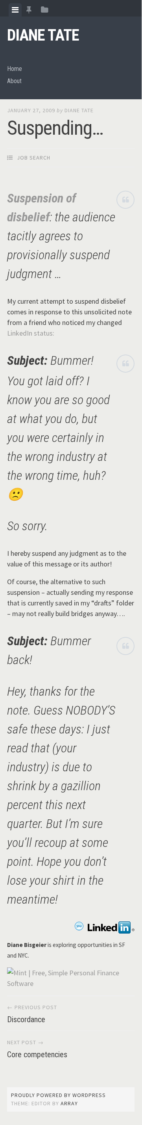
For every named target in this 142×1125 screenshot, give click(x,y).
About (14, 81)
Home (14, 68)
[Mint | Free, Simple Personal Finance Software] (71, 983)
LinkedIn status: (30, 333)
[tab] (15, 10)
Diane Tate (43, 35)
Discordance (26, 1019)
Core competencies (37, 1054)
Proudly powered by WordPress (58, 1095)
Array (69, 1103)
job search (33, 157)
